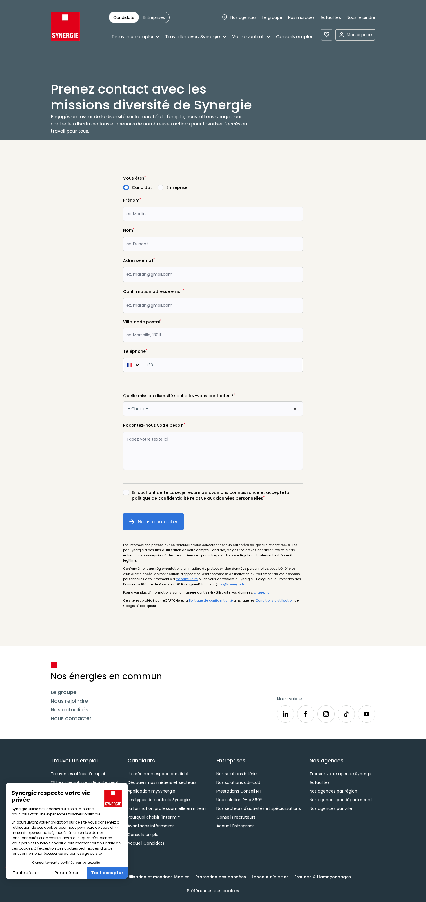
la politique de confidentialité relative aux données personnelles (210, 495)
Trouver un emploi (132, 36)
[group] (139, 17)
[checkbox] (126, 492)
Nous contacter (161, 523)
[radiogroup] (213, 187)
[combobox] (213, 335)
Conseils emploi (294, 36)
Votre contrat (248, 36)
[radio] (124, 17)
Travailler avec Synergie (192, 36)
